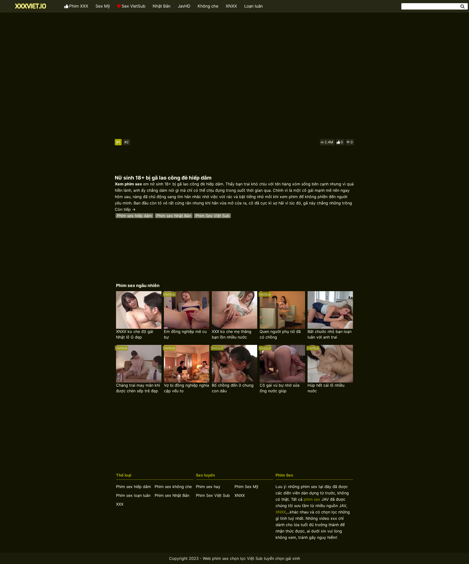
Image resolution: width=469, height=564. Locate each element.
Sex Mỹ (103, 6)
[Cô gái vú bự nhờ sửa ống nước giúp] (282, 364)
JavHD (184, 6)
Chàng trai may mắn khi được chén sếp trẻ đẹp (138, 388)
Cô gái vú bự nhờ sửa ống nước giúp (279, 388)
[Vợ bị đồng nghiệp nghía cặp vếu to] (187, 364)
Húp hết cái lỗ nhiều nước (326, 388)
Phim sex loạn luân (133, 495)
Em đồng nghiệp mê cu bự (185, 334)
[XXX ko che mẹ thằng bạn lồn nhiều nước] (234, 310)
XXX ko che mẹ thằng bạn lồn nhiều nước (231, 334)
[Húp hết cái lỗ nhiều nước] (330, 364)
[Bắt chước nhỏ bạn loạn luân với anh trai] (330, 310)
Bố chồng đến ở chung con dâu (233, 388)
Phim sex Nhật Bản (173, 215)
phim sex (312, 499)
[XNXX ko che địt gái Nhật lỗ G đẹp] (139, 310)
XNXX (231, 6)
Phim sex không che (173, 486)
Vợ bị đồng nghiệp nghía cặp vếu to (186, 388)
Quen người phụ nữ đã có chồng (280, 334)
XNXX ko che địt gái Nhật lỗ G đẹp (134, 334)
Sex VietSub (133, 6)
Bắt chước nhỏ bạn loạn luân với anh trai (330, 334)
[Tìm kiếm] (462, 6)
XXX (119, 504)
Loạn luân (253, 6)
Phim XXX (78, 6)
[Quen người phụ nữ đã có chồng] (282, 310)
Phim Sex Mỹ (246, 486)
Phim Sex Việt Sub (212, 215)
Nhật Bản (162, 6)
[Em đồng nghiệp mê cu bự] (187, 310)
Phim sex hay (208, 486)
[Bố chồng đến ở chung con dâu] (234, 364)
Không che (208, 6)
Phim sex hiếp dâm (134, 215)
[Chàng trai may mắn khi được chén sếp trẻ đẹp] (139, 364)
